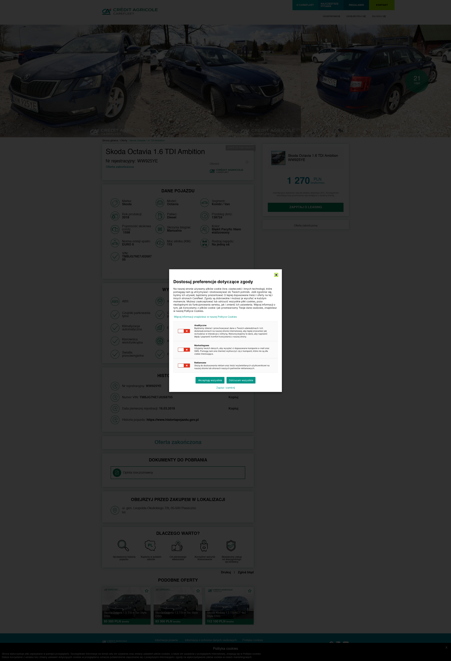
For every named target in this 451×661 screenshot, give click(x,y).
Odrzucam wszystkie (241, 380)
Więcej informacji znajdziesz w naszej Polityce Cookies (205, 316)
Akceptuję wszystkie (210, 380)
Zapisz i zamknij (225, 387)
